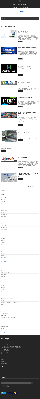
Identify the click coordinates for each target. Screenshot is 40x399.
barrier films (4, 291)
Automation (4, 285)
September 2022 (4, 214)
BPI (2, 304)
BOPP (3, 300)
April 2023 (3, 203)
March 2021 (4, 244)
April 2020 (3, 255)
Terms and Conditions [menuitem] (13, 390)
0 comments (29, 32)
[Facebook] (4, 386)
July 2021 (3, 236)
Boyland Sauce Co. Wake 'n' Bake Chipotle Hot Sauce (10, 302)
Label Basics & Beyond (22, 157)
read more (20, 41)
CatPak (3, 328)
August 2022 (4, 216)
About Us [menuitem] (2, 390)
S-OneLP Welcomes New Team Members (25, 64)
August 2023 (4, 197)
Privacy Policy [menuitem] (20, 390)
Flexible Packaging (3, 361)
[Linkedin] (9, 386)
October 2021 (4, 231)
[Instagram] (7, 386)
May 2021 (3, 240)
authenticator (4, 283)
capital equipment (5, 326)
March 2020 (4, 257)
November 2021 (4, 229)
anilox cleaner (4, 274)
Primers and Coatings (4, 363)
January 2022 (4, 225)
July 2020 (3, 251)
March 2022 (4, 223)
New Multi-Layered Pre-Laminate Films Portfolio (27, 47)
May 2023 (3, 201)
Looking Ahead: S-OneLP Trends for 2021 (26, 97)
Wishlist (24, 4)
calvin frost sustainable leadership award (9, 317)
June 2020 (3, 253)
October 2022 (4, 212)
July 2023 (3, 199)
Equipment (2, 359)
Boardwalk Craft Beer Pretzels (7, 298)
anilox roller (4, 276)
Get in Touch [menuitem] (7, 390)
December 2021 (4, 227)
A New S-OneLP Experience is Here (24, 81)
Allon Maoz (4, 270)
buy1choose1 (4, 315)
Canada (3, 319)
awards (3, 287)
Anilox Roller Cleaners (22, 130)
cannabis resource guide (6, 324)
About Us (14, 4)
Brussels (3, 311)
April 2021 (3, 242)
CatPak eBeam (4, 330)
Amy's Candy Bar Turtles (6, 272)
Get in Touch (20, 4)
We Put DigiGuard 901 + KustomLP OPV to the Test (10, 146)
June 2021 (3, 238)
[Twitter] (2, 386)
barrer (3, 289)
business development (5, 313)
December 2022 (4, 210)
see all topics (3, 261)
